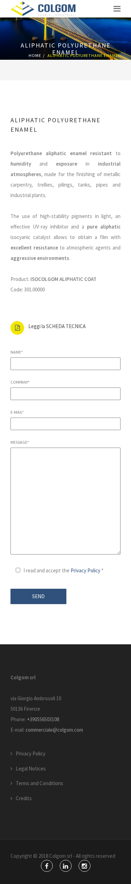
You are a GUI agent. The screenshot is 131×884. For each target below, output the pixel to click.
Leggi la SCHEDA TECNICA (57, 326)
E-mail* (17, 412)
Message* (19, 442)
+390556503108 (43, 719)
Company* (20, 382)
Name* (16, 352)
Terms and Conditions (39, 783)
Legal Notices (31, 768)
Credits (24, 798)
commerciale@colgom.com (54, 729)
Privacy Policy (85, 570)
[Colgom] (43, 8)
